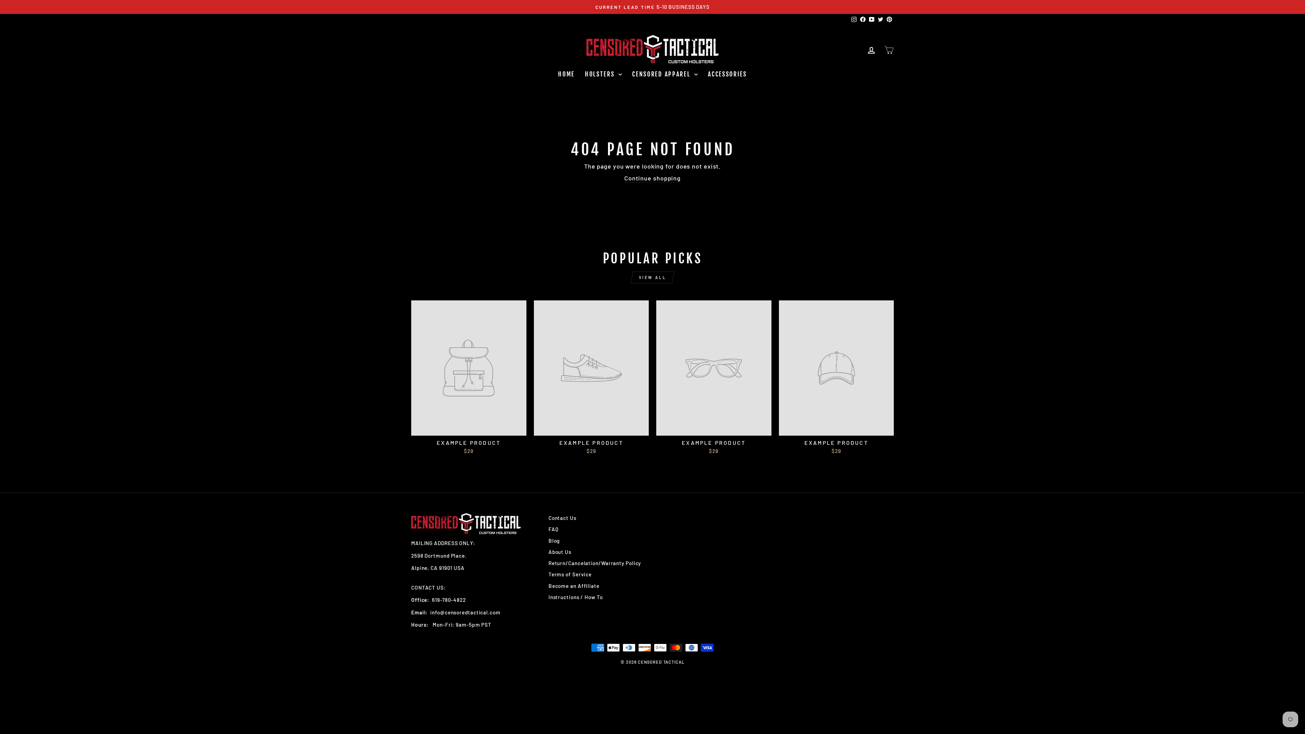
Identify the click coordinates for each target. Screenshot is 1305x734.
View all (652, 277)
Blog (554, 541)
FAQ (554, 529)
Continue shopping (652, 178)
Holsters (601, 74)
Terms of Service (570, 574)
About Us (560, 552)
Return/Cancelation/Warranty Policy (595, 563)
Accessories (727, 74)
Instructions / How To (576, 597)
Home (566, 74)
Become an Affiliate (574, 586)
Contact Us (562, 518)
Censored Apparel (662, 74)
